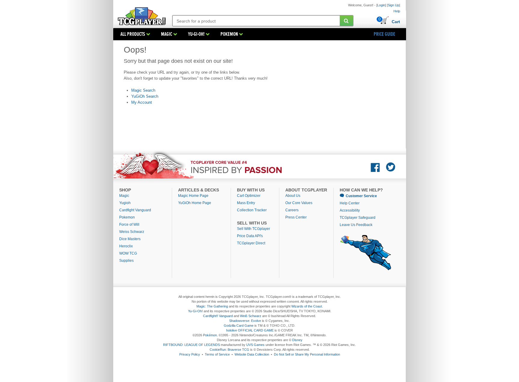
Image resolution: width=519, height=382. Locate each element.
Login (381, 5)
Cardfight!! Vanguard (218, 316)
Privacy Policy (189, 354)
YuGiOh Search (144, 96)
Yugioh (125, 203)
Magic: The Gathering (212, 306)
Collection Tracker (252, 210)
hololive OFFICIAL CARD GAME (250, 330)
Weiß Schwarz (250, 316)
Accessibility (350, 210)
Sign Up (393, 5)
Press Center (296, 217)
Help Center (350, 203)
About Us (292, 196)
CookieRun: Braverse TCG (229, 349)
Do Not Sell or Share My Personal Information (307, 354)
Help (396, 11)
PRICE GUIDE (384, 34)
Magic (124, 196)
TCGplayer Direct (251, 243)
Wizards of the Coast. (307, 306)
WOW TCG (128, 253)
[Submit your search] (346, 21)
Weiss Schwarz (131, 232)
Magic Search (143, 90)
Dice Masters (130, 239)
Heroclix (126, 246)
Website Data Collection (252, 354)
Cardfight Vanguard (135, 210)
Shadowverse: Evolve (245, 320)
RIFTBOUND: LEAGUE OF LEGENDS (191, 345)
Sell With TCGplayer (253, 229)
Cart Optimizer (248, 196)
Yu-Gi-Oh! (195, 311)
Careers (292, 210)
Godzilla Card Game (238, 325)
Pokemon (127, 217)
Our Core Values (298, 203)
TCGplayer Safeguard (357, 217)
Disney (297, 340)
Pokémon (210, 335)
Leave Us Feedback (356, 225)
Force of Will (129, 224)
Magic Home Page (193, 196)
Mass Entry (246, 203)
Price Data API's (250, 236)
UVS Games (255, 345)
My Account (141, 102)
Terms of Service (217, 354)
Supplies (126, 260)
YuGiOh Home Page (194, 203)
